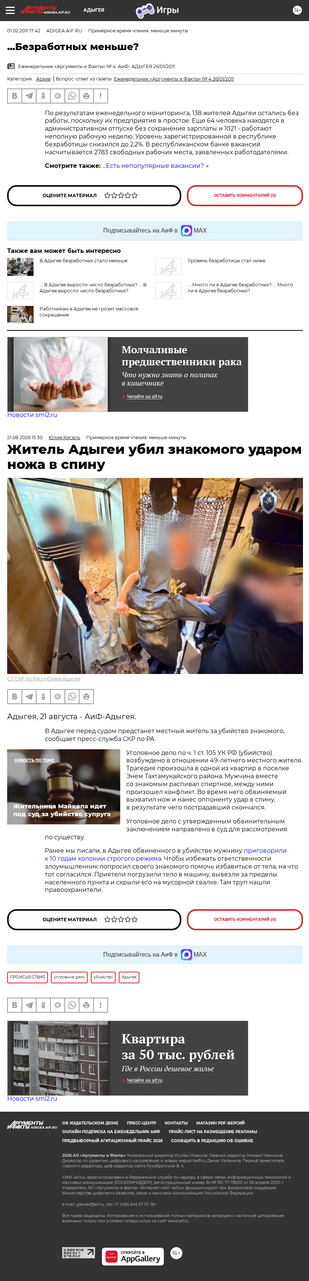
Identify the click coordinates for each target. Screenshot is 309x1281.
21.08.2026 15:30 (25, 437)
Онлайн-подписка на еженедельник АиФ (111, 1131)
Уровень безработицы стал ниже (226, 260)
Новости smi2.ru (32, 414)
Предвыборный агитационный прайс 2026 (112, 1140)
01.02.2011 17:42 (23, 30)
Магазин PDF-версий (220, 1123)
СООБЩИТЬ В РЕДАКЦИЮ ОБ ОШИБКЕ (212, 1140)
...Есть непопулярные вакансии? (153, 165)
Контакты (176, 1123)
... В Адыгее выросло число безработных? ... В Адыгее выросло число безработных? (93, 288)
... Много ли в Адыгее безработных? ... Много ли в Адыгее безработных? (240, 288)
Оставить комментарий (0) (245, 195)
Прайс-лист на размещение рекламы (213, 1131)
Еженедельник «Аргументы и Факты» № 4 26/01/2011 (174, 79)
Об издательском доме (90, 1123)
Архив (43, 79)
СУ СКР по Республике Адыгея (43, 679)
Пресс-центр (141, 1123)
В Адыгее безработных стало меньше (83, 260)
